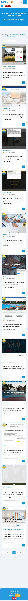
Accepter (18, 595)
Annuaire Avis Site (5, 28)
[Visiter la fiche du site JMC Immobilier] (14, 474)
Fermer (14, 598)
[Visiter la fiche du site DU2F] (14, 432)
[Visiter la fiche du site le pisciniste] (14, 306)
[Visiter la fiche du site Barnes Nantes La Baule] (14, 54)
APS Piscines (7, 403)
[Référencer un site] (25, 2)
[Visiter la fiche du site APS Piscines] (14, 390)
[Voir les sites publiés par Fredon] (4, 46)
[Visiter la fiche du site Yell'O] (14, 348)
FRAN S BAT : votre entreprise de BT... (13, 529)
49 (14, 552)
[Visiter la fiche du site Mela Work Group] (14, 138)
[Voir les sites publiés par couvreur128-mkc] (4, 256)
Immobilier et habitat (10, 68)
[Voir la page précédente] (3, 552)
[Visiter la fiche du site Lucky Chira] (14, 96)
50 (17, 552)
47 (7, 552)
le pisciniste (6, 319)
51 (20, 552)
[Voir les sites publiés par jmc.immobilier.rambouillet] (4, 467)
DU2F (4, 445)
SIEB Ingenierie (7, 234)
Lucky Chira (6, 108)
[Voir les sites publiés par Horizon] (4, 214)
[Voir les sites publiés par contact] (4, 509)
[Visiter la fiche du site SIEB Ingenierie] (14, 222)
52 (24, 552)
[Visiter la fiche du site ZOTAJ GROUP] (14, 180)
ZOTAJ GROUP (7, 192)
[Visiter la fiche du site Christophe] (14, 264)
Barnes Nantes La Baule (9, 66)
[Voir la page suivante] (14, 555)
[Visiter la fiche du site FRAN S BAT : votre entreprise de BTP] (14, 516)
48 (10, 552)
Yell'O (4, 361)
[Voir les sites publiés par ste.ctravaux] (4, 298)
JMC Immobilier (7, 487)
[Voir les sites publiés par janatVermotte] (4, 130)
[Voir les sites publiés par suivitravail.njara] (4, 382)
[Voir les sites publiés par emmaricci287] (4, 172)
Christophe (6, 276)
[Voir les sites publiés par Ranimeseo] (4, 88)
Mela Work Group (8, 150)
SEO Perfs (7, 5)
